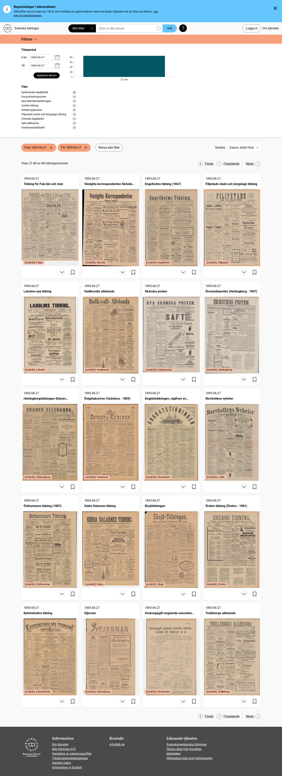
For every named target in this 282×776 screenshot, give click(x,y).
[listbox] (49, 110)
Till (23, 65)
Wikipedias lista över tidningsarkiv (190, 758)
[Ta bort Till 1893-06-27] (85, 147)
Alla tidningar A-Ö (64, 749)
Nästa (250, 163)
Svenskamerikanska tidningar (187, 744)
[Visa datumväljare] (57, 57)
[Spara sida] (73, 272)
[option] (49, 92)
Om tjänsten (270, 28)
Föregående (231, 163)
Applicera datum (46, 75)
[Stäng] (275, 8)
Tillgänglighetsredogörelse (70, 758)
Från (24, 57)
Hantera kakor (61, 763)
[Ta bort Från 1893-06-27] (51, 147)
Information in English (67, 767)
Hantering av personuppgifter (72, 753)
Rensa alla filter (109, 147)
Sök (169, 28)
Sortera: (220, 147)
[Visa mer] (62, 272)
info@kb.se (117, 744)
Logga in (252, 28)
